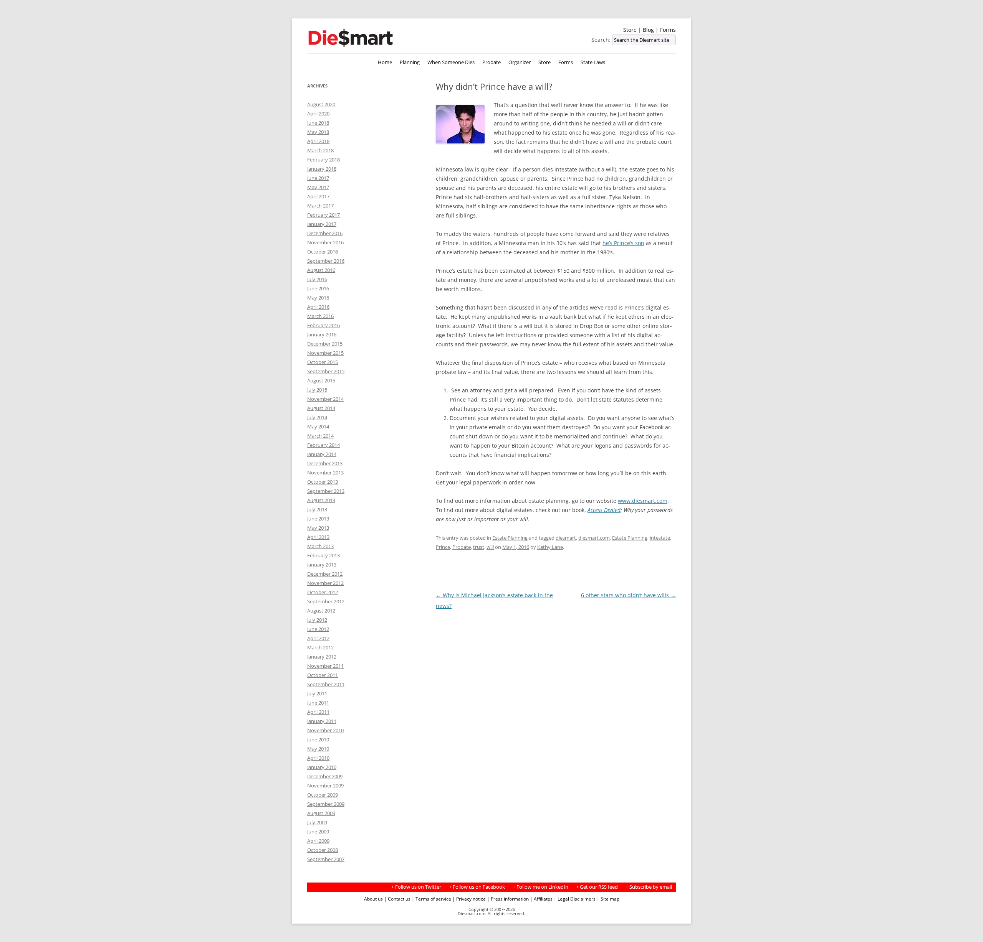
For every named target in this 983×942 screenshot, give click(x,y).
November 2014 (325, 398)
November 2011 (325, 665)
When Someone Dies (451, 62)
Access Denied (604, 510)
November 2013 (325, 472)
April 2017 (318, 196)
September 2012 (325, 601)
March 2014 (320, 435)
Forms (668, 29)
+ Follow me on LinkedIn (540, 887)
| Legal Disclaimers (575, 899)
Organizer (519, 62)
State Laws (593, 62)
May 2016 (318, 297)
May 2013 (318, 527)
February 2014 (323, 444)
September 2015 (325, 371)
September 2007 (325, 859)
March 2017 (320, 205)
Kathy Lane (550, 546)
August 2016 (321, 270)
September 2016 (325, 260)
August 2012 (321, 610)
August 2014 (321, 408)
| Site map (608, 899)
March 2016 (320, 316)
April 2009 (318, 840)
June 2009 (318, 831)
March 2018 (320, 150)
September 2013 (325, 490)
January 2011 (321, 721)
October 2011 (322, 675)
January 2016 (321, 334)
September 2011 (325, 684)
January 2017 (321, 224)
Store (630, 29)
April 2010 (318, 757)
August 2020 (321, 104)
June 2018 (318, 122)
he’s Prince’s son (623, 243)
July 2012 (317, 619)
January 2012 (321, 656)
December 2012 (325, 573)
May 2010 (318, 748)
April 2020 (318, 113)
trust (478, 546)
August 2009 (321, 813)
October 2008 (322, 849)
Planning (410, 62)
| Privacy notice (469, 899)
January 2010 (321, 767)
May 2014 (318, 426)
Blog (648, 29)
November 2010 (325, 730)
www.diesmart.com (642, 500)
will (490, 546)
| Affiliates (541, 899)
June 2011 (318, 702)
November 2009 (325, 785)
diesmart (566, 537)
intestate (660, 537)
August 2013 (321, 500)
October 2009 (322, 794)
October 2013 (322, 481)
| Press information (508, 899)
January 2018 (321, 168)
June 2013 (318, 518)
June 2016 (318, 288)
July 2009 (317, 822)
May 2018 (318, 131)
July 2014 (317, 417)
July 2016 (317, 279)
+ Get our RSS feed (597, 887)
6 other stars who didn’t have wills (628, 595)
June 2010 (318, 739)
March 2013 (320, 546)
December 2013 (325, 463)
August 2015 (321, 380)
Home (385, 62)
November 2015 (325, 352)
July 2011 (317, 693)
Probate (491, 62)
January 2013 (321, 564)
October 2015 (322, 362)
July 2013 (317, 509)
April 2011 (318, 711)
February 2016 (323, 325)
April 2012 (318, 638)
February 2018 (323, 159)
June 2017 (318, 178)
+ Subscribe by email (649, 887)
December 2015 (325, 343)
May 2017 (318, 187)
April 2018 (318, 141)
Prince (443, 546)
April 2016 (318, 306)
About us (373, 899)
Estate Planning (510, 537)
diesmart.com (594, 537)
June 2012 (318, 629)
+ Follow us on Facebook (477, 887)
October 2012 (322, 592)
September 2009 (325, 803)
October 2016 (322, 251)
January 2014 (321, 454)
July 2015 (317, 389)
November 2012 (325, 583)
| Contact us (397, 899)
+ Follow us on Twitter (416, 887)
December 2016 (325, 233)
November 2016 (325, 242)
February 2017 (323, 214)
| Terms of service (431, 899)
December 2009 (325, 776)
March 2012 (320, 647)
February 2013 (323, 555)
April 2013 (318, 537)
